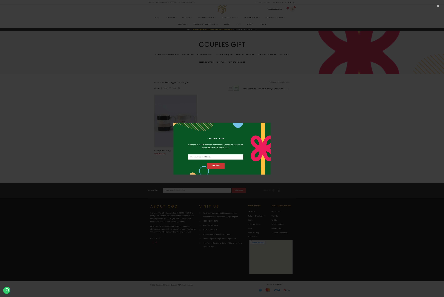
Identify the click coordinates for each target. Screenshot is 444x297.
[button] (6, 290)
